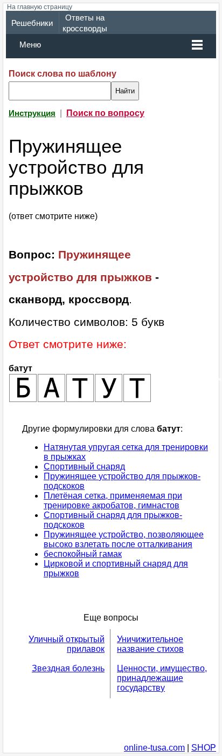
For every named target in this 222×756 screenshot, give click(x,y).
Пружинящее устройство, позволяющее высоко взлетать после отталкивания (124, 539)
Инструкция (32, 113)
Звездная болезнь (68, 668)
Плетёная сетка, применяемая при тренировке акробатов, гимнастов (113, 500)
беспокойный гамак (83, 554)
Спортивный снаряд (84, 466)
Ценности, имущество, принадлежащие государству (162, 678)
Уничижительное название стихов (150, 644)
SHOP (203, 747)
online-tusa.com (154, 747)
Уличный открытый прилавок (67, 644)
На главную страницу (39, 7)
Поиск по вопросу (105, 113)
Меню (30, 44)
